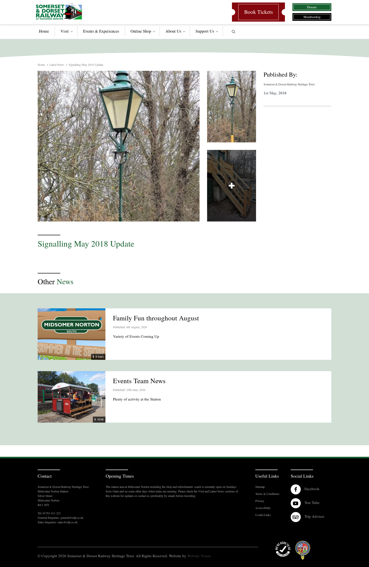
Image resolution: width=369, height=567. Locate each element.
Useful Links (263, 515)
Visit (64, 31)
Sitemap (260, 487)
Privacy (259, 501)
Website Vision (199, 555)
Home (44, 31)
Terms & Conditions (267, 494)
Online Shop (141, 31)
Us (205, 31)
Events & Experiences (101, 31)
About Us (173, 31)
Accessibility (263, 508)
